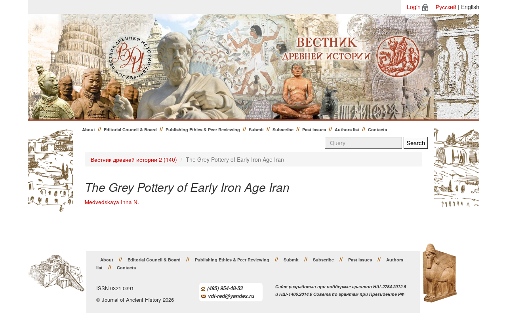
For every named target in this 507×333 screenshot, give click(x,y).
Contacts (377, 129)
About (88, 129)
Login (414, 7)
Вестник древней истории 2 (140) (134, 159)
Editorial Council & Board (130, 129)
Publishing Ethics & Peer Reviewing (203, 129)
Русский (446, 7)
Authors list (347, 129)
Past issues (314, 129)
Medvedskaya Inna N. (112, 202)
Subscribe (283, 129)
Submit (256, 129)
